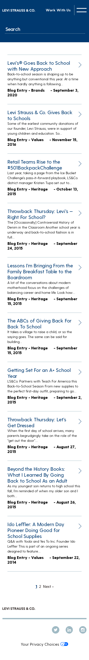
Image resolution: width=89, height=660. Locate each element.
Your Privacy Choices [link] (40, 644)
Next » (48, 586)
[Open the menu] (81, 10)
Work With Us (58, 10)
